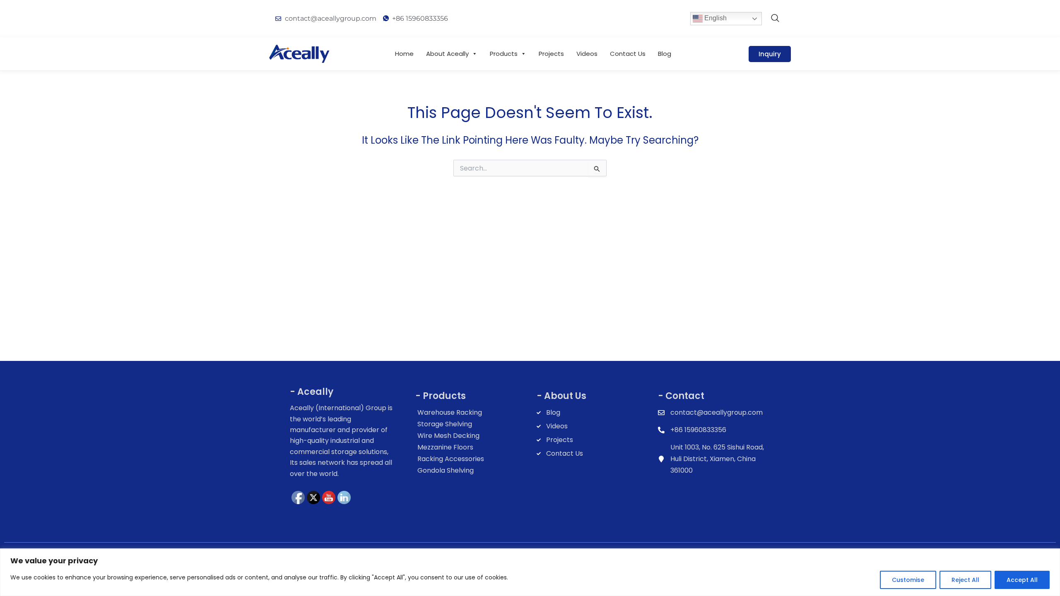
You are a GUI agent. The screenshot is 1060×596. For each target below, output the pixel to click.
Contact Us (628, 53)
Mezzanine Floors (445, 447)
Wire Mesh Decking (448, 435)
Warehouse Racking (449, 412)
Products (504, 53)
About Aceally (447, 53)
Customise (908, 580)
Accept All (1022, 580)
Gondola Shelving (445, 470)
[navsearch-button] (775, 18)
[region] (530, 572)
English (715, 18)
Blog (664, 53)
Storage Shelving (444, 424)
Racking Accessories (450, 459)
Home (404, 53)
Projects (551, 53)
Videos (586, 53)
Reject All (965, 580)
